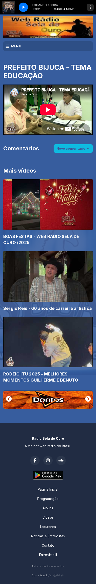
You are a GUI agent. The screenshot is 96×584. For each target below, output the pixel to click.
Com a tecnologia (41, 575)
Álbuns (48, 508)
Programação (47, 499)
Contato (48, 545)
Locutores (48, 527)
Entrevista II (48, 555)
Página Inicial (48, 489)
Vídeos (48, 517)
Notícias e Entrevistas (48, 536)
